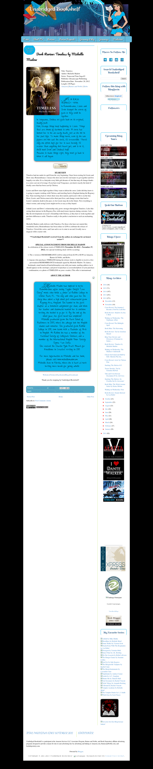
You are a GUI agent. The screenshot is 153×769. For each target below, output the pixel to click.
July (106, 409)
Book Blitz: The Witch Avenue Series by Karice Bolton (115, 385)
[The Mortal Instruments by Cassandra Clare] (114, 671)
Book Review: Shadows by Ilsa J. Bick (115, 313)
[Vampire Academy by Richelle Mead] (114, 690)
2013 (105, 295)
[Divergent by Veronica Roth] (111, 650)
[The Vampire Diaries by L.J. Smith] (113, 692)
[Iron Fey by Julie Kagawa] (110, 662)
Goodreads (74, 374)
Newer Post (31, 397)
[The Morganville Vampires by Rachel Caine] (114, 667)
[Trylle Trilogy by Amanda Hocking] (113, 683)
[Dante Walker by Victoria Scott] (112, 643)
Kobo (86, 86)
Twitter (53, 374)
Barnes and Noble (75, 86)
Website (46, 374)
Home (26, 39)
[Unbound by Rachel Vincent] (111, 685)
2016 (105, 285)
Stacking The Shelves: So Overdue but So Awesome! (114, 380)
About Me (38, 39)
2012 (105, 298)
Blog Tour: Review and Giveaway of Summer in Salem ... (113, 339)
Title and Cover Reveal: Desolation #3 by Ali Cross (114, 375)
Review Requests (67, 39)
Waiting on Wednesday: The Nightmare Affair (114, 319)
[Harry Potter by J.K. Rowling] (111, 653)
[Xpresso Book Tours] (115, 556)
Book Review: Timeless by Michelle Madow (114, 345)
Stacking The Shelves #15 (113, 365)
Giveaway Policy (87, 39)
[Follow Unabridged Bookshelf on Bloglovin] (114, 97)
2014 (105, 291)
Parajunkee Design (114, 756)
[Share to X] (64, 388)
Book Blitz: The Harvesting (114, 328)
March (107, 422)
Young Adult (79, 391)
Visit (113, 611)
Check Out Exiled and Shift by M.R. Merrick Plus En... (115, 356)
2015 (105, 288)
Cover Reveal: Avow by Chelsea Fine (115, 361)
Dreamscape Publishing (48, 391)
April (107, 419)
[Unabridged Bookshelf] (113, 223)
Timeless (58, 391)
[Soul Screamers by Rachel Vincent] (113, 681)
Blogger (80, 751)
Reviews (51, 39)
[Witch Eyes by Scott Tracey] (111, 695)
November (108, 304)
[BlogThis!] (62, 388)
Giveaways (104, 39)
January (108, 429)
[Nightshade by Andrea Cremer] (112, 674)
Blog (67, 374)
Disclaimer (118, 39)
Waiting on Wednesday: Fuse (114, 389)
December (108, 301)
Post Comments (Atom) (43, 400)
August (107, 405)
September (109, 402)
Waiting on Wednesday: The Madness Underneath (114, 350)
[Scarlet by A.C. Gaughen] (110, 676)
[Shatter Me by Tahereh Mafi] (111, 678)
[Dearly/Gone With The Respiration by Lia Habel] (114, 648)
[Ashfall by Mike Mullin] (109, 639)
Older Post (90, 397)
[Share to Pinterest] (68, 388)
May (107, 416)
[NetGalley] (114, 595)
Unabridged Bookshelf (55, 9)
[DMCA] (42, 407)
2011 (105, 433)
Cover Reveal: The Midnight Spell (114, 324)
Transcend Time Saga (68, 391)
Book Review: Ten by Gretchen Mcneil (115, 332)
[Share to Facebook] (66, 388)
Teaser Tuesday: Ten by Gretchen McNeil (112, 369)
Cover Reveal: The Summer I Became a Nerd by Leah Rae (115, 308)
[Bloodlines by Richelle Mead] (111, 641)
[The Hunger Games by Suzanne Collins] (114, 660)
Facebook (60, 374)
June (107, 412)
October (108, 399)
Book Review (36, 391)
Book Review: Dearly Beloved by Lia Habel (115, 394)
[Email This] (60, 388)
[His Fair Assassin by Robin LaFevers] (114, 655)
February (108, 426)
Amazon (64, 86)
